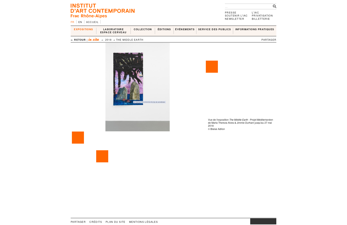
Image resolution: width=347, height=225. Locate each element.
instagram (252, 221)
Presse (230, 12)
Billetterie (261, 18)
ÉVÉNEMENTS (185, 29)
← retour (78, 39)
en (80, 22)
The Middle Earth (129, 39)
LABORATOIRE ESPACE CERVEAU (113, 31)
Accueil (92, 22)
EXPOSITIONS (83, 29)
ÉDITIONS (164, 29)
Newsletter (234, 18)
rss (273, 221)
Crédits (95, 221)
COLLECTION (143, 29)
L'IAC (255, 12)
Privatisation (262, 15)
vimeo (267, 221)
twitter (261, 221)
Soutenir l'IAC (236, 15)
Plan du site (116, 221)
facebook (256, 221)
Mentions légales (143, 221)
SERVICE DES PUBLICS (214, 29)
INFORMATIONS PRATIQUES (254, 29)
